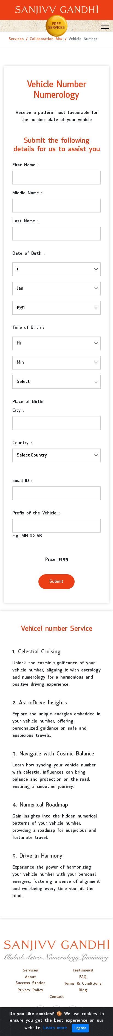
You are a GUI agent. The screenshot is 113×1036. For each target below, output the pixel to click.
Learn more (55, 1028)
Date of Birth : (28, 253)
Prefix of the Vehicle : (36, 513)
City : (18, 410)
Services (16, 39)
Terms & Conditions (82, 984)
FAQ (82, 977)
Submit (56, 581)
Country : (22, 443)
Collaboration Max (46, 39)
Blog (83, 990)
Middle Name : (27, 193)
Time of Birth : (28, 328)
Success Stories (30, 983)
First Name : (25, 165)
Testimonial (82, 970)
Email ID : (22, 481)
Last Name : (25, 221)
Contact (56, 997)
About (30, 977)
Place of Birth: (27, 402)
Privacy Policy (30, 990)
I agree (80, 1028)
